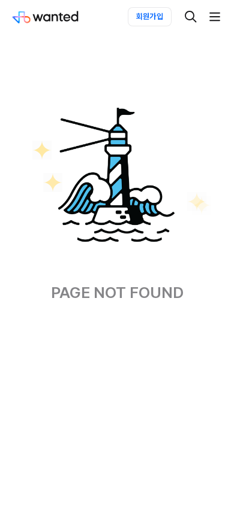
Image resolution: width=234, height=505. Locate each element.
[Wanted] (57, 16)
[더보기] (215, 17)
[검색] (191, 17)
